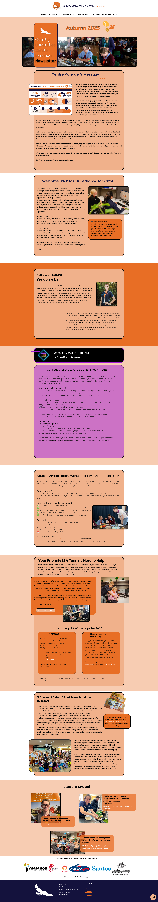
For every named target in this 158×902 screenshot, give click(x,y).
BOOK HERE (89, 664)
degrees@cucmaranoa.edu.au (60, 440)
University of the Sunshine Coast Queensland (116, 801)
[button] (50, 755)
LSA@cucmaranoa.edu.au (49, 659)
